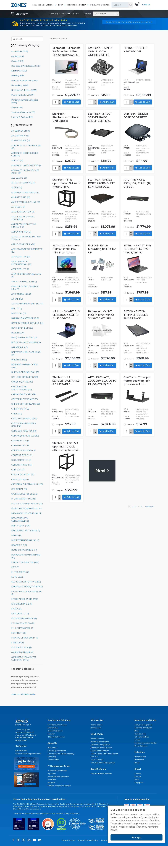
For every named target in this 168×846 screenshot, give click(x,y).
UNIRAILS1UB (57, 411)
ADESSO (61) (17, 160)
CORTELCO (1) (18, 470)
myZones (52, 774)
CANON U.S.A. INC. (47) (22, 382)
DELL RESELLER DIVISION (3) (25, 530)
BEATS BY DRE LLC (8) (22, 328)
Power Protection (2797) (22, 95)
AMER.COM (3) (18, 207)
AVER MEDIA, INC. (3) (21, 294)
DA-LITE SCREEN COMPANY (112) (27, 503)
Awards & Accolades (143, 728)
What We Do (97, 734)
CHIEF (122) (16, 414)
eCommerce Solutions (57, 771)
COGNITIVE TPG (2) (20, 440)
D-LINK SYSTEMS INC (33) (23, 499)
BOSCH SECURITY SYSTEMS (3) (26, 342)
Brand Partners (98, 769)
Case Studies (140, 734)
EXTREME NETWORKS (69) (24, 618)
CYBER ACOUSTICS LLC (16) (24, 494)
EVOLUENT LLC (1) (20, 613)
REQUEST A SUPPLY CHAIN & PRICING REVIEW (129, 22)
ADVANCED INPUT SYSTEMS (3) (26, 165)
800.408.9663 (21, 751)
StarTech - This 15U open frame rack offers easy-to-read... (66, 446)
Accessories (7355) (19, 51)
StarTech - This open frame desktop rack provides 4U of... (137, 381)
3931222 (55, 155)
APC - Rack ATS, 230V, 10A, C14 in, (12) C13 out (137, 183)
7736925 (55, 484)
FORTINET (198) (18, 633)
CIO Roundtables (142, 737)
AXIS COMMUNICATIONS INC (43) (27, 304)
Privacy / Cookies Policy (88, 840)
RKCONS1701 (93, 214)
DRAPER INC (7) (19, 545)
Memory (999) (17, 75)
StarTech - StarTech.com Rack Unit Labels (65, 117)
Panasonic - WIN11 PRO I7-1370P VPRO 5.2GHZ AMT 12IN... (101, 315)
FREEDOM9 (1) (18, 643)
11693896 (55, 89)
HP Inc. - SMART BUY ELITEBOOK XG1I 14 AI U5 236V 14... (66, 315)
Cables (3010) (17, 61)
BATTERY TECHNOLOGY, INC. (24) (27, 323)
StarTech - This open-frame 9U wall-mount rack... (66, 183)
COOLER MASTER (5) (21, 460)
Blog (136, 731)
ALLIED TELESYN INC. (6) (23, 183)
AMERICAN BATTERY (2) (22, 212)
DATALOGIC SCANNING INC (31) (26, 508)
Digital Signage (97, 760)
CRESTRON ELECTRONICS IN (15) (27, 484)
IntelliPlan (52, 780)
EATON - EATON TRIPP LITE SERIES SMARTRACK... (136, 315)
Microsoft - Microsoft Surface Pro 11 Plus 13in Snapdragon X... (66, 51)
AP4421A (127, 214)
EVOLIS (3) (16, 609)
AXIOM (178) (17, 299)
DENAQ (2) (16, 535)
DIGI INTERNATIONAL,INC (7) (25, 540)
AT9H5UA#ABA (129, 83)
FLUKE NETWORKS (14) (22, 628)
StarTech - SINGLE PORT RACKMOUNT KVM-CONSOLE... (101, 183)
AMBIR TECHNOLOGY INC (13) (25, 202)
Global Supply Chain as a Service (104, 754)
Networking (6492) (19, 85)
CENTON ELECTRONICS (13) (24, 399)
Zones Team (96, 728)
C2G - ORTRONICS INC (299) (24, 377)
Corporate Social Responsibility (61, 754)
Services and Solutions (59, 720)
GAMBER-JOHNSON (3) (22, 652)
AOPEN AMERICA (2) (21, 232)
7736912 (55, 221)
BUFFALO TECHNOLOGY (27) (25, 372)
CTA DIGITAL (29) (19, 489)
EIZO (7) (15, 567)
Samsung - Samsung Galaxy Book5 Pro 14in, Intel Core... (66, 249)
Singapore (139, 783)
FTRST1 (127, 148)
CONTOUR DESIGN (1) (21, 455)
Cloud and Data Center (57, 725)
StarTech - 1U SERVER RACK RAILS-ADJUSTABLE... (66, 381)
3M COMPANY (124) (20, 136)
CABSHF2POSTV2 (93, 149)
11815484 (127, 89)
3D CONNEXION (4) (20, 131)
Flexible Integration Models (59, 786)
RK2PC (91, 280)
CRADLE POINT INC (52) (22, 474)
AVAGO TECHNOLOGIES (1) (24, 281)
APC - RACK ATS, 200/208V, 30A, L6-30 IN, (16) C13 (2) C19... (102, 381)
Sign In (146, 5)
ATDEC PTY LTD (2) (20, 269)
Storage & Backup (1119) (22, 117)
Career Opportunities (57, 751)
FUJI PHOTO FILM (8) (21, 647)
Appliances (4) (17, 56)
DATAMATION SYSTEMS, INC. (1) (26, 513)
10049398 (128, 221)
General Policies (68, 840)
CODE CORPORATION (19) (23, 431)
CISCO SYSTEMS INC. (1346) (24, 418)
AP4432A (92, 411)
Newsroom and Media (145, 720)
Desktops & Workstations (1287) (26, 66)
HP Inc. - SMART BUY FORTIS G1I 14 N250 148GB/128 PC (137, 249)
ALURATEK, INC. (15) (20, 197)
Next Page (149, 506)
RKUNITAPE (57, 148)
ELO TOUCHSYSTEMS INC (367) (26, 582)
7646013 (55, 418)
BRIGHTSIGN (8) (19, 360)
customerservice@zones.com (26, 754)
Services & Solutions (43, 5)
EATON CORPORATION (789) (25, 562)
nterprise (51, 783)
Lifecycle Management (100, 745)
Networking (52, 728)
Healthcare (139, 760)
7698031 (91, 155)
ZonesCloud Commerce (58, 776)
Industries (140, 752)
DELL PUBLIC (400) (20, 526)
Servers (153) (17, 107)
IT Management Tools (58, 766)
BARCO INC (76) (18, 313)
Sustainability (53, 760)
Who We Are (97, 720)
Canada (138, 774)
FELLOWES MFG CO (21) (22, 623)
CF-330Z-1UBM (93, 347)
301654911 (56, 353)
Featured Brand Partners (101, 774)
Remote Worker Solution (101, 748)
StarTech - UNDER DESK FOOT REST (136, 115)
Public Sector (140, 757)
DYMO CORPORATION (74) (24, 550)
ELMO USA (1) (17, 577)
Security (51, 734)
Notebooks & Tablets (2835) (23, 90)
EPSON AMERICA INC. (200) (24, 599)
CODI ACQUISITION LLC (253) (25, 436)
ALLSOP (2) (16, 187)
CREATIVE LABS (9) (20, 479)
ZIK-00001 (56, 82)
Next (101, 470)
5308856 (127, 155)
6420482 (91, 221)
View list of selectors (23, 694)
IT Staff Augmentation (100, 742)
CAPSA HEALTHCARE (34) (23, 394)
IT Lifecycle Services (56, 737)
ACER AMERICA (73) (20, 140)
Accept (136, 837)
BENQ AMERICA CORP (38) (24, 337)
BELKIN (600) (17, 333)
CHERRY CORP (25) (20, 409)
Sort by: (95, 14)
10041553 (91, 418)
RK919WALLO (58, 214)
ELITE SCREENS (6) (20, 572)
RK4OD (127, 411)
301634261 (128, 353)
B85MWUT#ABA (57, 347)
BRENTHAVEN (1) (19, 347)
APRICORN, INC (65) (20, 257)
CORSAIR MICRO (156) (21, 465)
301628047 (92, 287)
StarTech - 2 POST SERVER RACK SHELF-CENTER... (100, 117)
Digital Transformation (100, 751)
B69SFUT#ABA (130, 280)
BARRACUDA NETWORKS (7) (25, 318)
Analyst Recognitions (143, 725)
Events (137, 740)
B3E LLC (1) (16, 308)
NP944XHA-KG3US (58, 281)
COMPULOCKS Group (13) (23, 450)
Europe (138, 777)
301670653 (128, 287)
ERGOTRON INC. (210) (21, 604)
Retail (137, 763)
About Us (52, 743)
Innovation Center (100, 5)
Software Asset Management (103, 763)
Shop (61, 5)
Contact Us (20, 746)
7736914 (127, 418)
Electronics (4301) (19, 71)
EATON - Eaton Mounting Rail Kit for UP (102, 249)
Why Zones (52, 748)
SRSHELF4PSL (129, 346)
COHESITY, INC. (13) (20, 445)
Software (94, 757)
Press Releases (141, 746)
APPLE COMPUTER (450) (23, 244)
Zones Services (97, 739)
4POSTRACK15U (58, 478)
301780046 (92, 353)
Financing (52, 757)
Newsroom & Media (77, 5)
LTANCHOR (92, 82)
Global (138, 769)
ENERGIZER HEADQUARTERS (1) (27, 586)
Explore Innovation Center (146, 743)
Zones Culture (97, 725)
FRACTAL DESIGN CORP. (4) (24, 638)
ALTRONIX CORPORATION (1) (25, 192)
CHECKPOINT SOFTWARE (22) (25, 404)
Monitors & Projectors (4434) (24, 80)
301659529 (56, 287)
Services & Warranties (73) (23, 112)
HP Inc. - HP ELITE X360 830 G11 (136, 49)
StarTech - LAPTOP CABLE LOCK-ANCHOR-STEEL (101, 51)
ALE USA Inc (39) (19, 178)
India (137, 780)
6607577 (91, 89)
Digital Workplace (55, 731)
